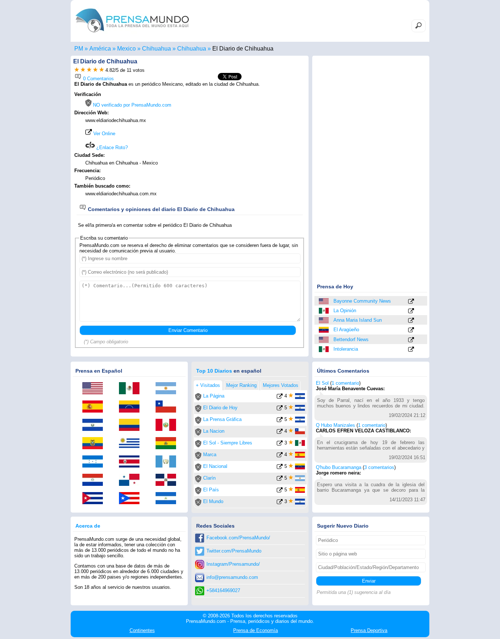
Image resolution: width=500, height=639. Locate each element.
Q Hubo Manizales (335, 425)
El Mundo (213, 501)
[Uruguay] (131, 443)
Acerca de (87, 526)
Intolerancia (345, 349)
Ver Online (103, 133)
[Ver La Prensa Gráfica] (280, 421)
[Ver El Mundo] (280, 503)
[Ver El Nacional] (280, 467)
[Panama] (131, 480)
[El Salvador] (95, 425)
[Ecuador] (95, 443)
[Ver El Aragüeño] (411, 330)
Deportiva (369, 630)
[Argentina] (168, 388)
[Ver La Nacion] (280, 432)
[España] (95, 407)
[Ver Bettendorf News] (411, 340)
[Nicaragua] (168, 498)
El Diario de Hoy (220, 407)
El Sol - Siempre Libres (227, 443)
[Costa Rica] (131, 462)
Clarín (209, 478)
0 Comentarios (98, 78)
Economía (255, 630)
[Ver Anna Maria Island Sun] (411, 320)
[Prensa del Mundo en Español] (132, 34)
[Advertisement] (243, 138)
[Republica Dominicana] (168, 480)
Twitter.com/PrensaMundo (233, 551)
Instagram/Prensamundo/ (233, 564)
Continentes (142, 630)
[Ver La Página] (280, 397)
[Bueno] (89, 70)
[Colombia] (131, 425)
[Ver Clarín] (280, 479)
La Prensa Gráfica (222, 419)
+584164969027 (223, 590)
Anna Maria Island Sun (357, 320)
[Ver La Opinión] (411, 311)
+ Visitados (208, 385)
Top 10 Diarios (214, 371)
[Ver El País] (280, 491)
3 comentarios (379, 467)
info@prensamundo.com (232, 577)
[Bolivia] (168, 443)
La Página (213, 396)
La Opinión (344, 310)
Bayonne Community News (362, 301)
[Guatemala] (168, 462)
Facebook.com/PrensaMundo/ (238, 537)
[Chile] (168, 407)
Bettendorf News (351, 339)
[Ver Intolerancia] (411, 349)
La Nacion (213, 431)
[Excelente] (101, 70)
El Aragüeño (346, 329)
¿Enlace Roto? (111, 147)
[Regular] (83, 70)
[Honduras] (95, 462)
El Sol (322, 383)
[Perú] (168, 425)
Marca (209, 454)
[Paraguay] (95, 480)
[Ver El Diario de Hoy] (280, 409)
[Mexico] (324, 311)
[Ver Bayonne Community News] (411, 301)
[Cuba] (95, 498)
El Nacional (215, 466)
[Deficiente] (76, 70)
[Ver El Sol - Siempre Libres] (280, 444)
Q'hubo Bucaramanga (338, 467)
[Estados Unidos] (324, 301)
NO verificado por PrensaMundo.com (131, 105)
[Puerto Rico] (131, 498)
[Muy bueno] (95, 70)
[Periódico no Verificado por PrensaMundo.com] (198, 399)
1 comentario (345, 383)
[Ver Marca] (280, 456)
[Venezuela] (324, 330)
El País (211, 489)
